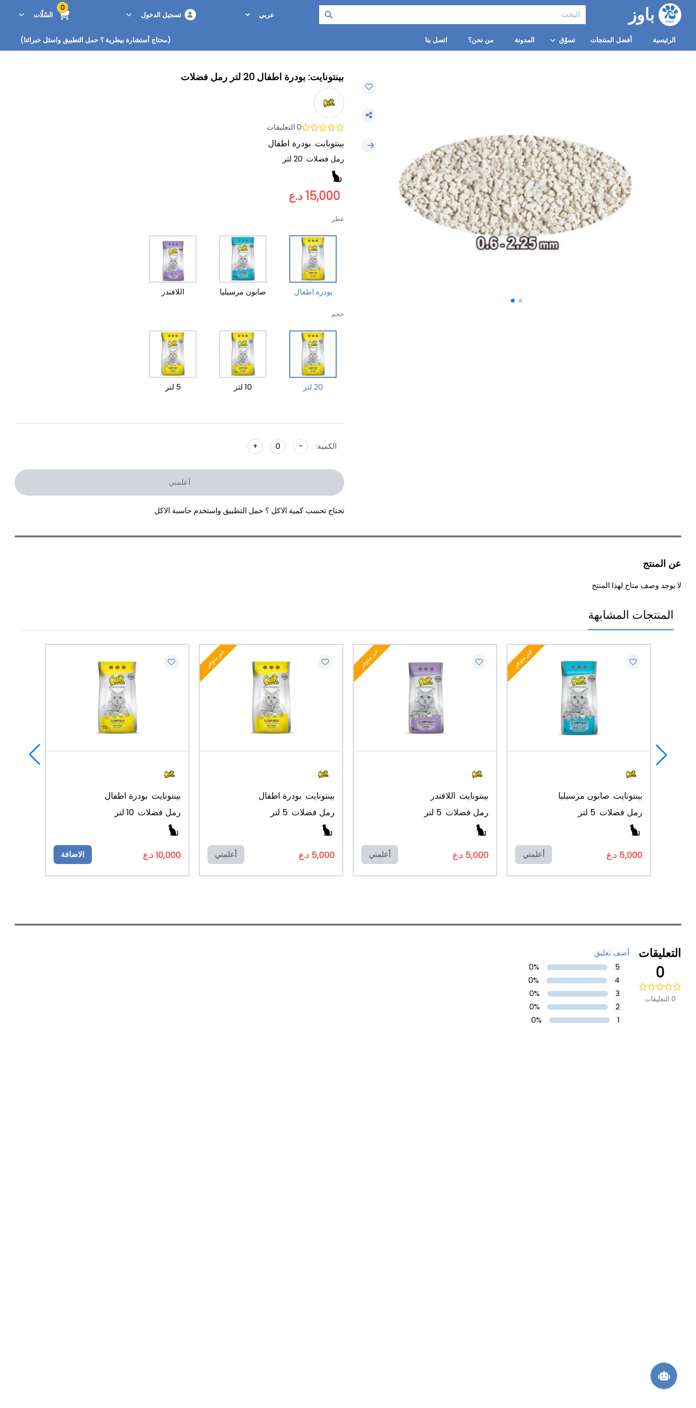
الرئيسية (664, 40)
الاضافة (72, 854)
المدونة (525, 40)
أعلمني (179, 482)
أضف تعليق (611, 952)
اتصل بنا (436, 40)
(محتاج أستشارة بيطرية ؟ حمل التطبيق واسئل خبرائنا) (95, 40)
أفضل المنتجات (611, 40)
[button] (520, 301)
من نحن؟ (481, 40)
